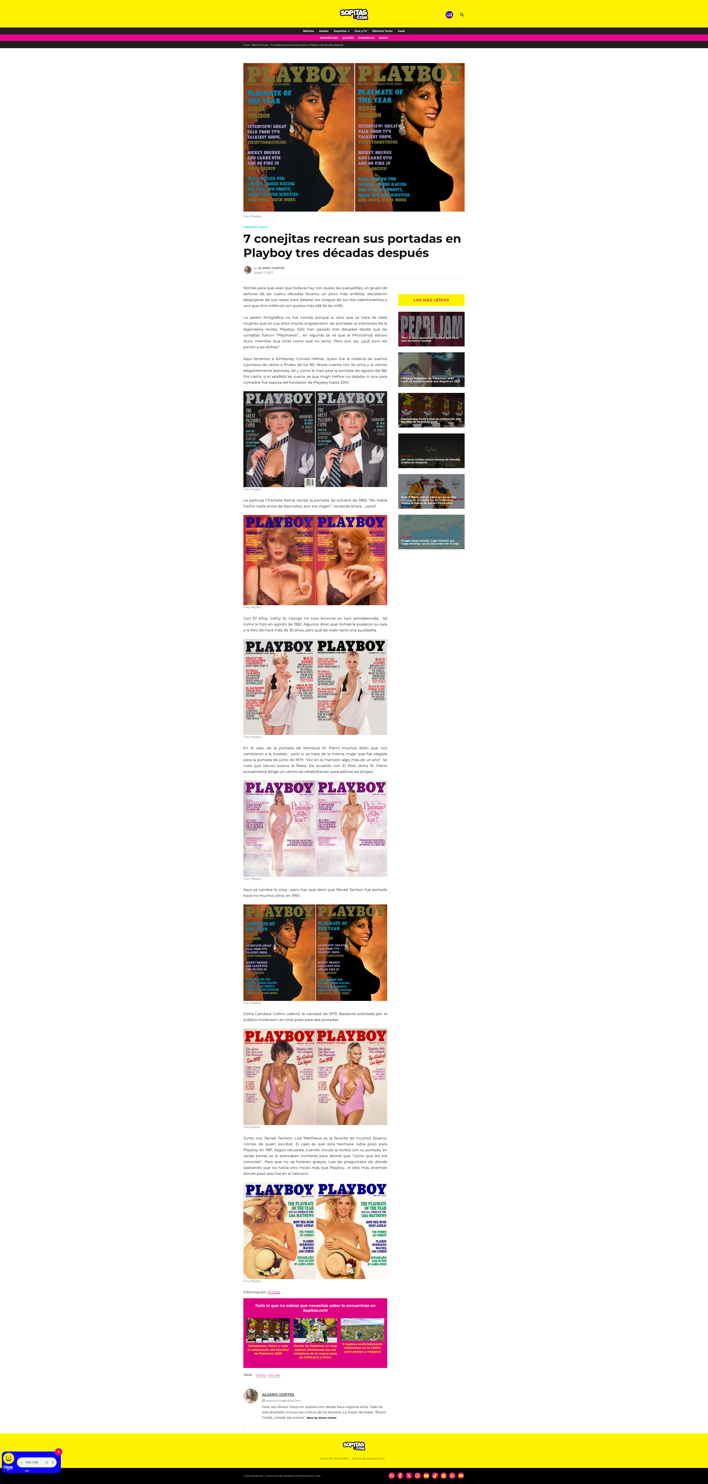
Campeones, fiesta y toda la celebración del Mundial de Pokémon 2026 (430, 420)
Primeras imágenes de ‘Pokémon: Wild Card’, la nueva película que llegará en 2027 (430, 380)
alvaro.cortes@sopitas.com (283, 1400)
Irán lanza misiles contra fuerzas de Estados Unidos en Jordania (430, 461)
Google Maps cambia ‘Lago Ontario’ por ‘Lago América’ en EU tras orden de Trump (430, 542)
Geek (401, 31)
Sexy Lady (274, 1375)
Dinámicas (366, 37)
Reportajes (329, 37)
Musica (324, 31)
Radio (383, 37)
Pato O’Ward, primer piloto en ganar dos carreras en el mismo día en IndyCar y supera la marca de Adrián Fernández (428, 500)
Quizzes (348, 37)
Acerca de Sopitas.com (368, 1458)
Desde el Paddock (412, 494)
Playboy (261, 1375)
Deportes (340, 31)
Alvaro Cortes (271, 268)
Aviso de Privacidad (334, 1458)
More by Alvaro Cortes (321, 1417)
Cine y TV (360, 31)
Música (405, 334)
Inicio (246, 45)
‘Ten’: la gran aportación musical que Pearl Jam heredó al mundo (430, 339)
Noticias (308, 31)
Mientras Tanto (382, 31)
